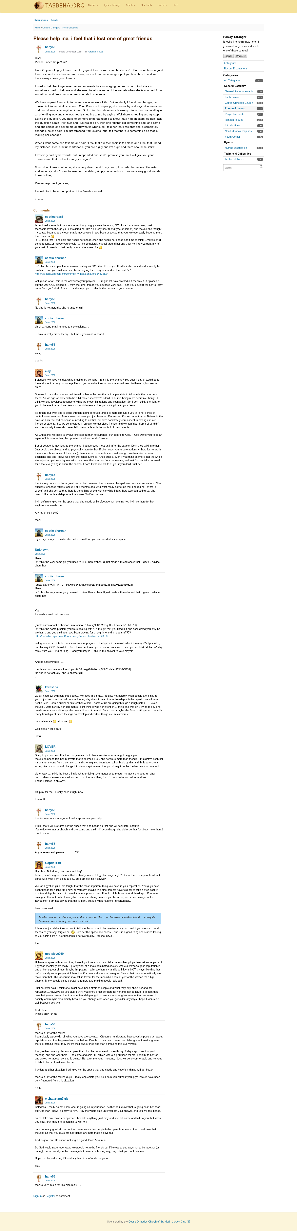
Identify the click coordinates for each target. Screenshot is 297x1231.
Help (175, 5)
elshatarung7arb (56, 1098)
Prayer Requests (234, 114)
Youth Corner (232, 136)
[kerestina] (39, 689)
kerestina (51, 687)
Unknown (41, 549)
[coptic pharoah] (39, 260)
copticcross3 (54, 216)
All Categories (232, 80)
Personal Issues (235, 108)
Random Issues (234, 119)
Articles (130, 5)
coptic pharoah (55, 258)
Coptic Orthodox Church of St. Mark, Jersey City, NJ (159, 1221)
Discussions (41, 20)
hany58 (50, 47)
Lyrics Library (112, 5)
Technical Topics (234, 159)
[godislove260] (39, 956)
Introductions (232, 125)
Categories (230, 63)
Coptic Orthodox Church (239, 102)
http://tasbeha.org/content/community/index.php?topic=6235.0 (71, 273)
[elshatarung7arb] (39, 1100)
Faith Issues (232, 97)
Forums (162, 5)
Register (241, 56)
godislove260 (54, 953)
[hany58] (39, 49)
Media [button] (92, 5)
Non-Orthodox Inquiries (238, 131)
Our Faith (146, 5)
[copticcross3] (39, 219)
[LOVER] (39, 748)
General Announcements (239, 91)
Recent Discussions (236, 68)
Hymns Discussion (236, 147)
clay (48, 371)
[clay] (39, 373)
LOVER (50, 746)
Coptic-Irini (53, 863)
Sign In (54, 20)
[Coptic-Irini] (39, 865)
